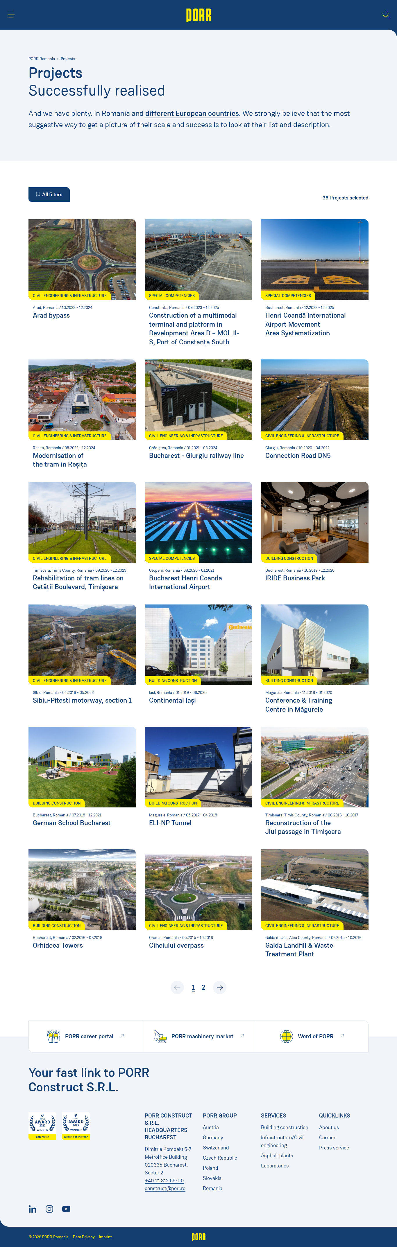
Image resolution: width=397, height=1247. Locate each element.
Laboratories (275, 1166)
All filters (52, 194)
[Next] (219, 987)
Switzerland (216, 1148)
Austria (211, 1127)
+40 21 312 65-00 (164, 1180)
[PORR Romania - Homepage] (199, 14)
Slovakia (212, 1178)
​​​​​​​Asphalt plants (277, 1155)
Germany (213, 1137)
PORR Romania (41, 58)
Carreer (327, 1137)
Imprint (105, 1237)
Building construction (284, 1127)
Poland (210, 1168)
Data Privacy (84, 1237)
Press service (334, 1148)
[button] (11, 14)
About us (329, 1127)
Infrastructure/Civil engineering (282, 1141)
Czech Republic (220, 1158)
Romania (212, 1188)
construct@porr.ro (165, 1188)
